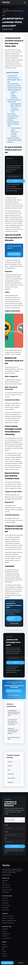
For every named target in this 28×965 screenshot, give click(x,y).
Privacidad (4, 956)
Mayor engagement (16, 104)
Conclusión (10, 142)
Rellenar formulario (14, 695)
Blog (7, 8)
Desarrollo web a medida (8, 922)
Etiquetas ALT (14, 132)
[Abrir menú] (24, 2)
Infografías (14, 92)
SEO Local (4, 882)
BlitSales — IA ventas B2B (8, 918)
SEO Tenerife (5, 903)
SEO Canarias (5, 907)
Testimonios (11, 774)
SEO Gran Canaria (6, 905)
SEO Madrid (4, 898)
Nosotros (10, 765)
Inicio (3, 8)
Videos (13, 94)
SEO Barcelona (5, 900)
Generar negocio (7, 962)
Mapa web (4, 953)
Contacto (10, 761)
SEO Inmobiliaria (5, 892)
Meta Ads (4, 931)
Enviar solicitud (15, 846)
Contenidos (4, 936)
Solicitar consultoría (14, 254)
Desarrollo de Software (7, 916)
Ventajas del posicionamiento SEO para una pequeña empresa (13, 731)
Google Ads (10, 782)
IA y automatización (6, 938)
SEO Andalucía (5, 909)
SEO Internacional (6, 885)
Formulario (20, 962)
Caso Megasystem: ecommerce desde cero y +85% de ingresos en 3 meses (14, 713)
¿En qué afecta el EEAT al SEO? (14, 738)
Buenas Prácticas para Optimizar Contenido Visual (13, 124)
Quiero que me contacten (12, 618)
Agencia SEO (5, 880)
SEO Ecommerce (6, 887)
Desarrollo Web (11, 778)
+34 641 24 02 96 (14, 623)
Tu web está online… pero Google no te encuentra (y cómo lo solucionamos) (13, 722)
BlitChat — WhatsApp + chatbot (9, 920)
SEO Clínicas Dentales (7, 889)
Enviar (15, 181)
